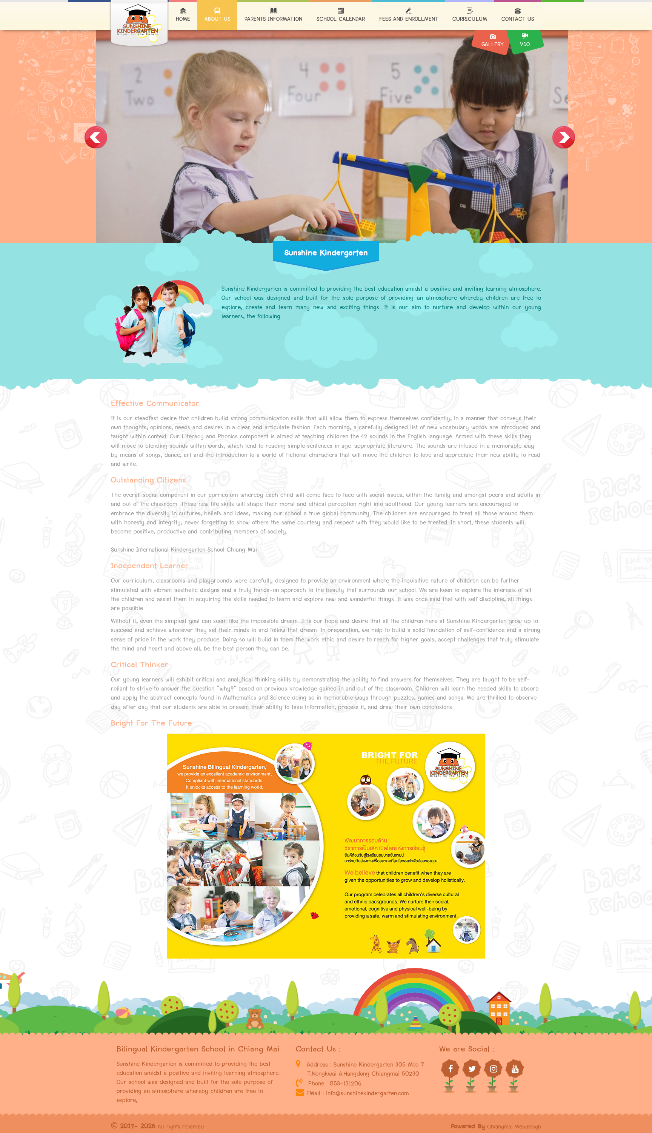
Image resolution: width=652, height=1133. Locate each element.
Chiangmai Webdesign (514, 1126)
